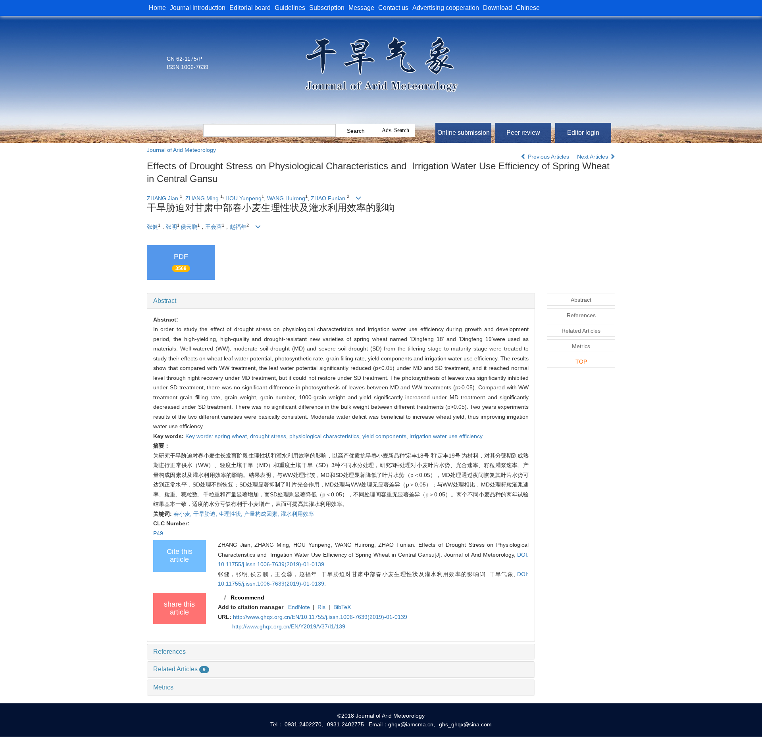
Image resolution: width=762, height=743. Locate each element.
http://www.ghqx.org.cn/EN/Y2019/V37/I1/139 (288, 626)
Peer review (523, 132)
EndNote (299, 607)
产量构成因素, (262, 514)
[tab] (341, 300)
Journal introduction (197, 7)
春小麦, (183, 514)
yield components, (386, 436)
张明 (171, 227)
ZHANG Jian (162, 198)
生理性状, (231, 514)
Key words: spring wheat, (217, 436)
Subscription (326, 7)
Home (157, 7)
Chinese (528, 7)
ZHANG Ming (202, 198)
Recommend (247, 597)
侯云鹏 (189, 227)
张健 (152, 227)
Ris (321, 607)
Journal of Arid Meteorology (181, 150)
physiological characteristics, (325, 436)
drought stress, (269, 436)
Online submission (463, 132)
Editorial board (250, 7)
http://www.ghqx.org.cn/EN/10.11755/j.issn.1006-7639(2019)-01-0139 (320, 617)
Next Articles (593, 156)
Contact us (393, 7)
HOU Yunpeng (243, 198)
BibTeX (342, 607)
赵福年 (238, 227)
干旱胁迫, (206, 514)
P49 (158, 533)
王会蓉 (213, 227)
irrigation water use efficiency (446, 436)
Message (361, 7)
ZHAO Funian (328, 198)
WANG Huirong (286, 198)
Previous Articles (548, 156)
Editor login (583, 132)
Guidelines (290, 7)
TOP (581, 361)
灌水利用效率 (297, 514)
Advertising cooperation (445, 7)
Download (497, 7)
